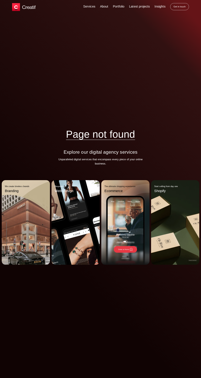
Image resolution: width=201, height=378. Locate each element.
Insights (160, 6)
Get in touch (180, 6)
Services (89, 6)
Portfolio (118, 6)
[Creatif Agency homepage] (24, 7)
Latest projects (139, 6)
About (104, 6)
